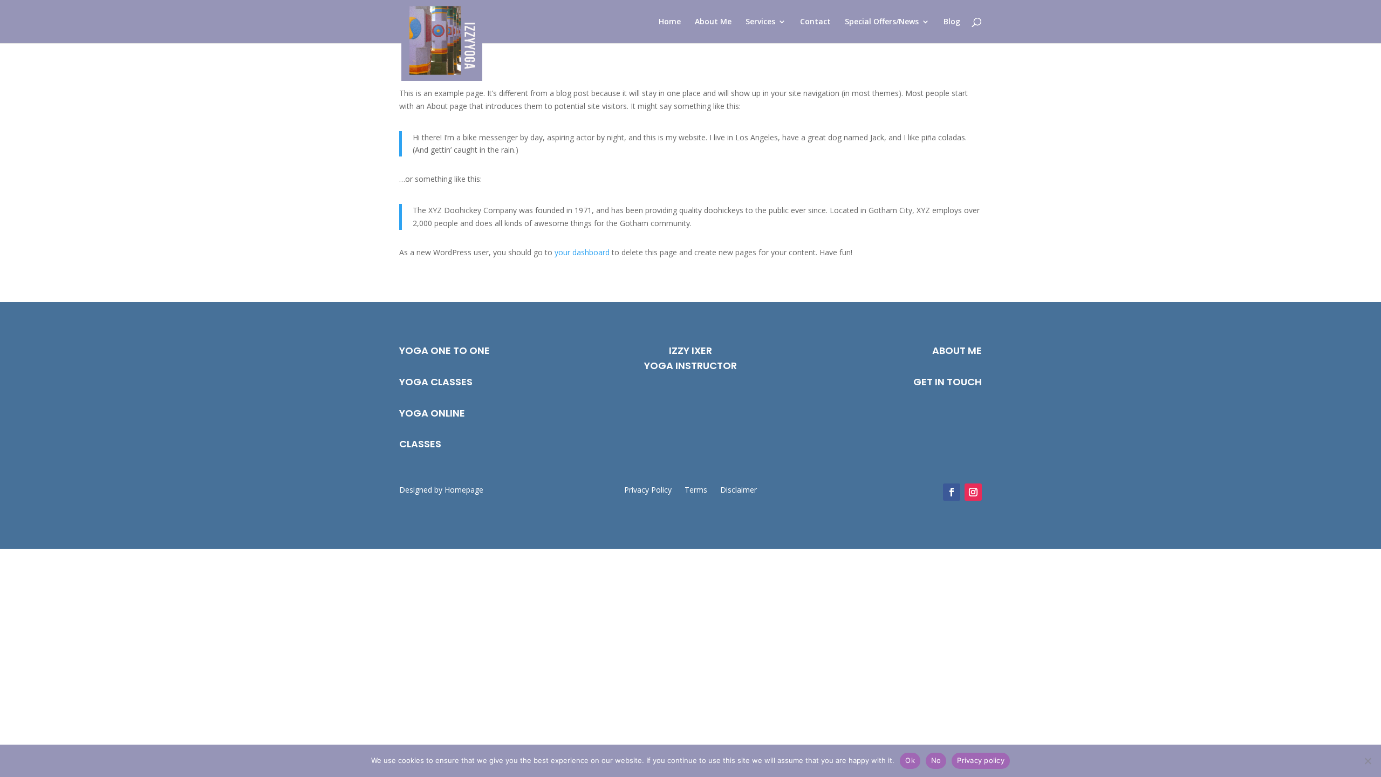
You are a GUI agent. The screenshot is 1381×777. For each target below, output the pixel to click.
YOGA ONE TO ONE (444, 350)
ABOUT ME (957, 350)
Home (670, 22)
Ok (910, 760)
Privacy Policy (648, 490)
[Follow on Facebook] (951, 492)
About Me (713, 22)
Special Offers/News (882, 22)
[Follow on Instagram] (973, 492)
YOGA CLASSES (436, 381)
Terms (695, 490)
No (936, 760)
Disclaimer (738, 490)
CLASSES (420, 444)
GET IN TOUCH (947, 381)
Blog (952, 22)
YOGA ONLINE (432, 413)
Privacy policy (980, 760)
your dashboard (582, 252)
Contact (815, 22)
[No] (1367, 760)
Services (760, 22)
